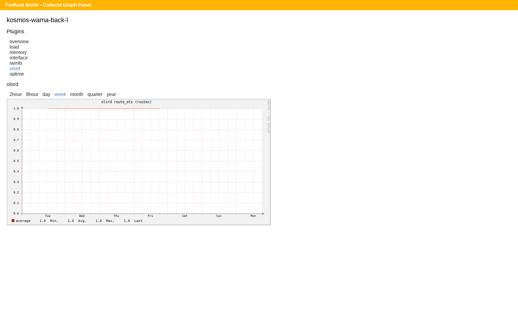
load (14, 46)
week (60, 94)
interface (19, 57)
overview (19, 41)
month (76, 94)
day (46, 94)
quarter (95, 94)
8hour (32, 94)
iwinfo (16, 63)
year (111, 94)
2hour (16, 94)
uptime (17, 73)
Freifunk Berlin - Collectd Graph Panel (48, 4)
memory (18, 52)
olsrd (15, 68)
